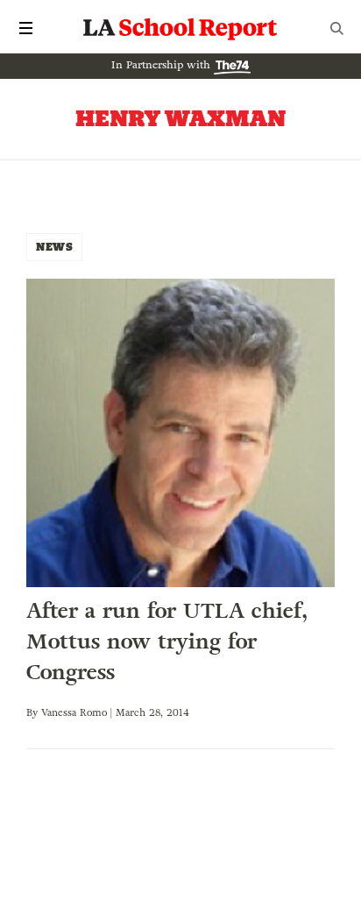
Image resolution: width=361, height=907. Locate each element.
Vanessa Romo (74, 712)
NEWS (54, 246)
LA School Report (180, 28)
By (33, 712)
